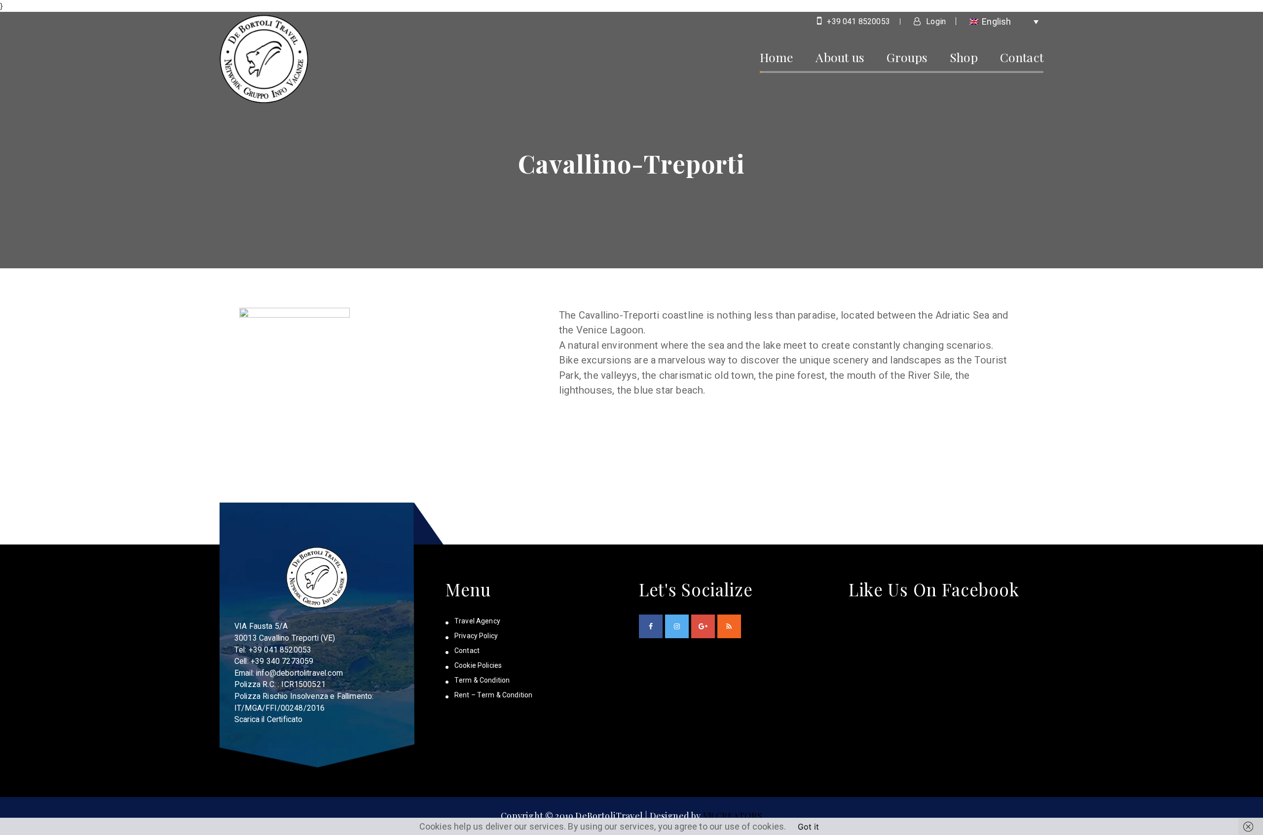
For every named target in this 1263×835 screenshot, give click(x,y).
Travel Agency (477, 621)
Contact (1021, 57)
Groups (907, 57)
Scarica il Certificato (268, 719)
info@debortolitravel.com (299, 673)
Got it (808, 827)
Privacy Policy (476, 636)
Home (777, 57)
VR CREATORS (732, 816)
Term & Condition (482, 680)
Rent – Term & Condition (493, 695)
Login (935, 21)
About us (840, 57)
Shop (964, 57)
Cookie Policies (478, 665)
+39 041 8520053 (857, 21)
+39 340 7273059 (282, 661)
